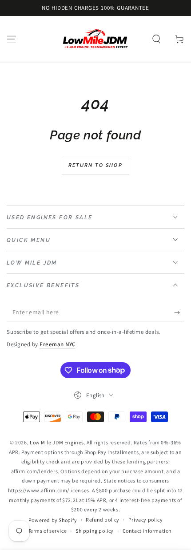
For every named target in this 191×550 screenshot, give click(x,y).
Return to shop (95, 165)
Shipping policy (95, 530)
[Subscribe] (179, 312)
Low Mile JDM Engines (57, 442)
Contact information (147, 530)
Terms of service (47, 530)
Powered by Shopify (52, 520)
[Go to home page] (95, 39)
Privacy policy (145, 519)
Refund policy (102, 519)
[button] (156, 39)
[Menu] (11, 39)
